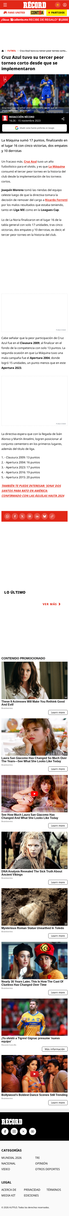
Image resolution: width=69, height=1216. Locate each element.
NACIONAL (8, 1163)
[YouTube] (32, 1131)
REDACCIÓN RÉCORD (21, 117)
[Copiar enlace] (52, 516)
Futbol (11, 50)
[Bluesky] (44, 516)
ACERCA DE (8, 1190)
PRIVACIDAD (32, 1190)
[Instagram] (14, 1131)
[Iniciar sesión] (65, 5)
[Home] (2, 51)
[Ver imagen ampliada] (34, 93)
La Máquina (56, 166)
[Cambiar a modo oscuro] (58, 5)
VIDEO (5, 1169)
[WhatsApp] (7, 516)
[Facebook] (15, 516)
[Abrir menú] (5, 5)
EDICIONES (31, 1195)
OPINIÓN (41, 1163)
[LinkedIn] (37, 516)
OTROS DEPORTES (47, 1169)
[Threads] (30, 516)
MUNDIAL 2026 (11, 1158)
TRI (37, 1158)
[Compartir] (63, 119)
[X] (22, 516)
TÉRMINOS (54, 1190)
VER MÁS (50, 604)
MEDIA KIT (8, 1195)
